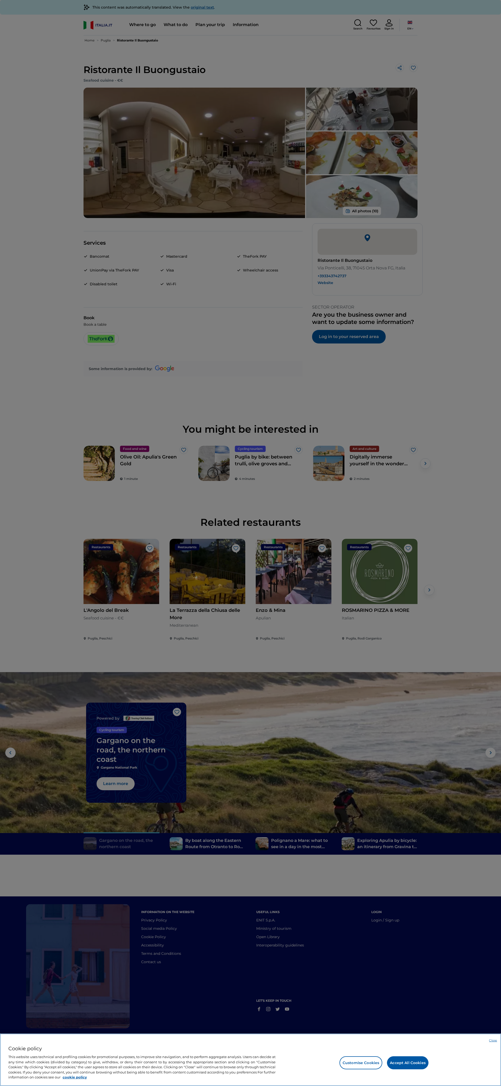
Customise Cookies (361, 1062)
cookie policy (75, 1077)
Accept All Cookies (408, 1062)
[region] (250, 1060)
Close (493, 1040)
